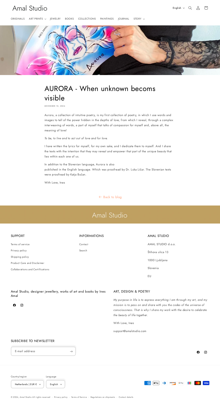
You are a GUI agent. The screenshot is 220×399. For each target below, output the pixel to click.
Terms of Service (79, 397)
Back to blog (112, 197)
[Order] (71, 351)
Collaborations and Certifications (30, 269)
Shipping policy (20, 257)
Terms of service (20, 244)
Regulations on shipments (103, 397)
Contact (83, 244)
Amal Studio (25, 397)
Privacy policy (19, 250)
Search (83, 250)
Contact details (126, 397)
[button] (37, 19)
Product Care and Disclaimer (27, 263)
